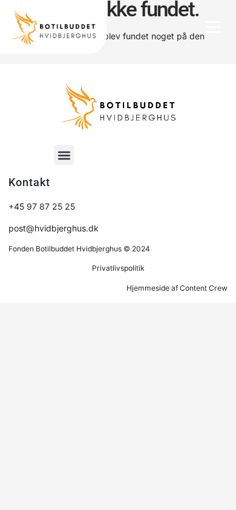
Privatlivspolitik (118, 268)
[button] (213, 26)
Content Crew (204, 287)
